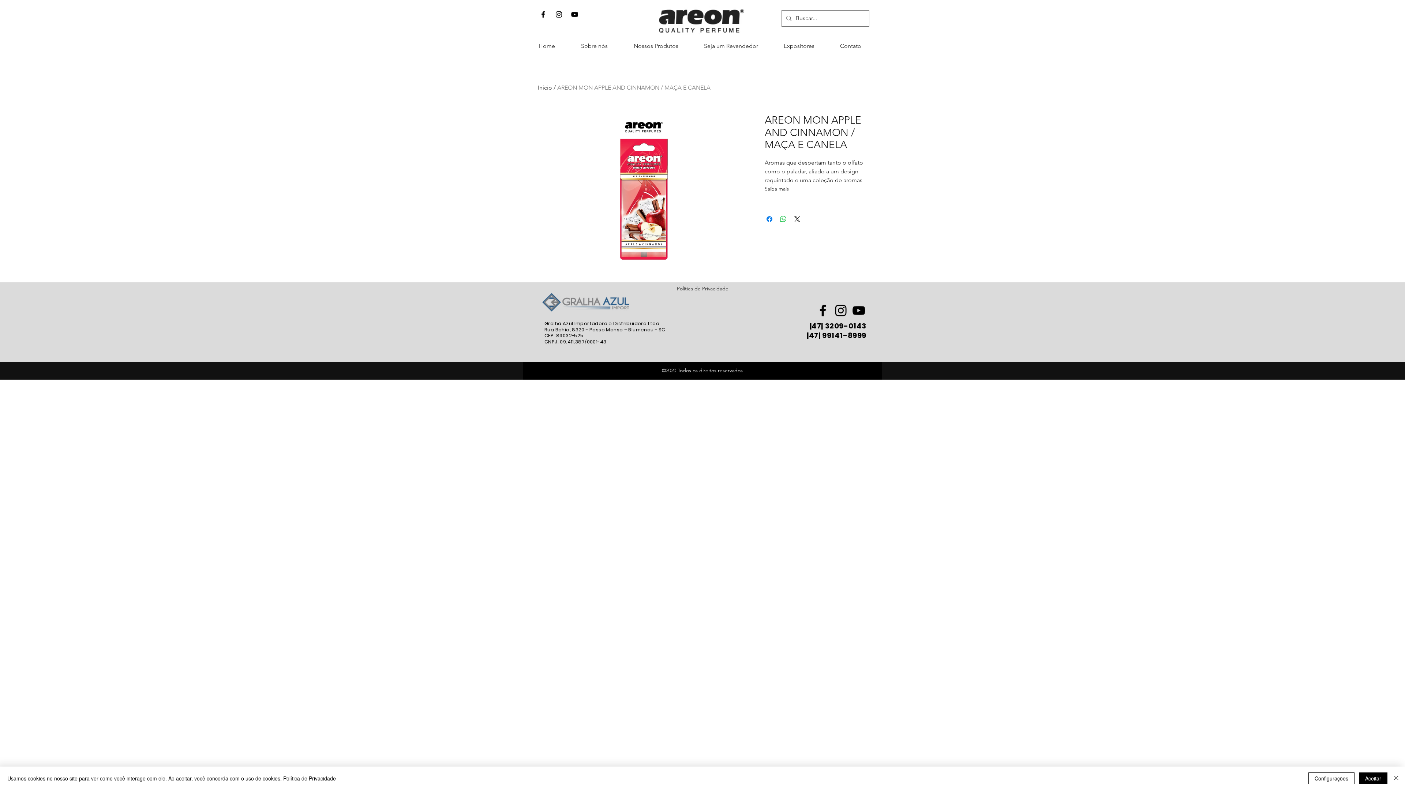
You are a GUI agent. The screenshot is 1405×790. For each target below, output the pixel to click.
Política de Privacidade (702, 288)
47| (817, 326)
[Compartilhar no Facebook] (769, 219)
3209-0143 (844, 326)
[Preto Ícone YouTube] (574, 14)
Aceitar (1373, 778)
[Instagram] (559, 14)
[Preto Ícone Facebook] (823, 310)
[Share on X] (797, 219)
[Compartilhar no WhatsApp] (783, 219)
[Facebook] (543, 14)
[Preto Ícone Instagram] (840, 310)
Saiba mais (777, 188)
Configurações (1331, 778)
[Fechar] (1396, 778)
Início (545, 87)
